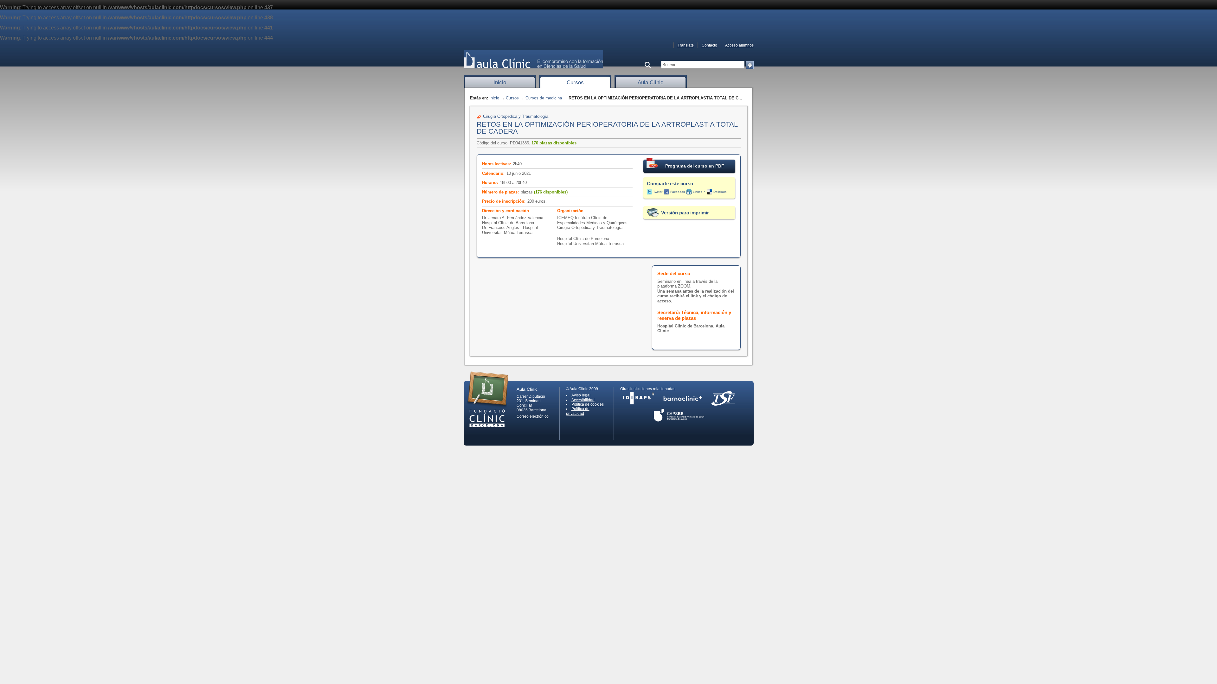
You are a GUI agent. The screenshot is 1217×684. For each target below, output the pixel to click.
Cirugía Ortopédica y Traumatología (515, 116)
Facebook (677, 191)
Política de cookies (587, 404)
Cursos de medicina (543, 98)
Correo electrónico (533, 416)
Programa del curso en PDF (694, 165)
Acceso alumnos (739, 45)
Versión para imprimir (685, 212)
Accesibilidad (583, 400)
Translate (686, 45)
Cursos (575, 82)
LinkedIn (699, 191)
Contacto (709, 45)
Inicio (499, 82)
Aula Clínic (650, 82)
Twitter (657, 191)
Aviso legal (580, 395)
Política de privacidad (577, 411)
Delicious (719, 191)
